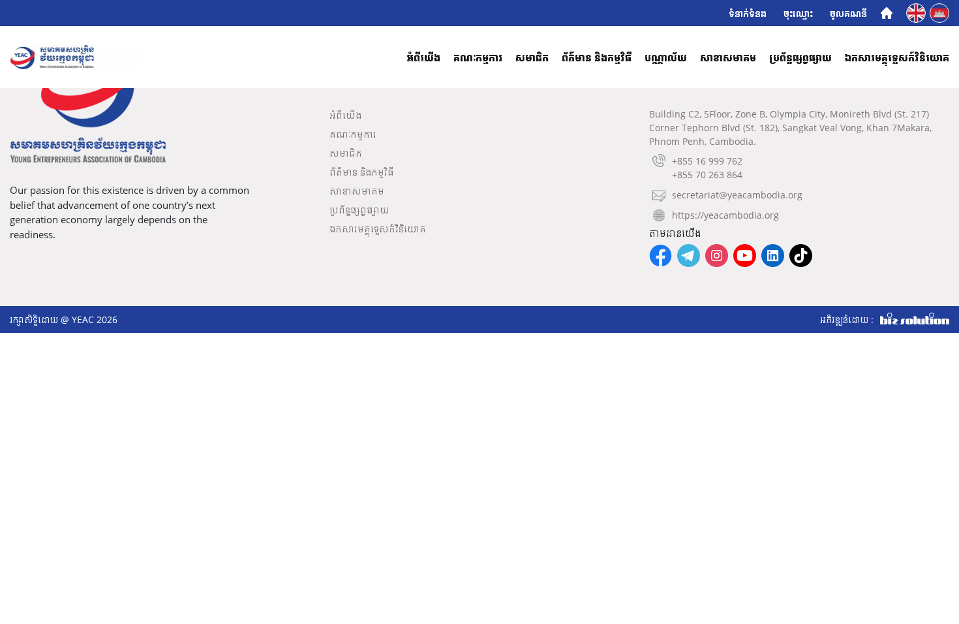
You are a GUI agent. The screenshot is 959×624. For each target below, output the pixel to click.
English (917, 12)
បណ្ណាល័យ (666, 57)
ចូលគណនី (848, 13)
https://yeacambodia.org (725, 215)
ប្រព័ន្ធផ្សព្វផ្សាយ (800, 57)
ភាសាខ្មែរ (940, 12)
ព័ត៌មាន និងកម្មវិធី (597, 57)
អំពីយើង (423, 57)
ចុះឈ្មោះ (798, 13)
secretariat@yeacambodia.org (737, 195)
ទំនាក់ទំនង (748, 13)
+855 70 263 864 (707, 174)
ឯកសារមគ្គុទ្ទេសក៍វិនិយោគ (897, 57)
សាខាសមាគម (728, 57)
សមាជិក (532, 57)
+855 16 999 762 (707, 161)
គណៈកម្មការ (477, 57)
